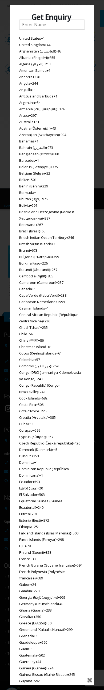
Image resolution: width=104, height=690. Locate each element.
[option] (52, 38)
